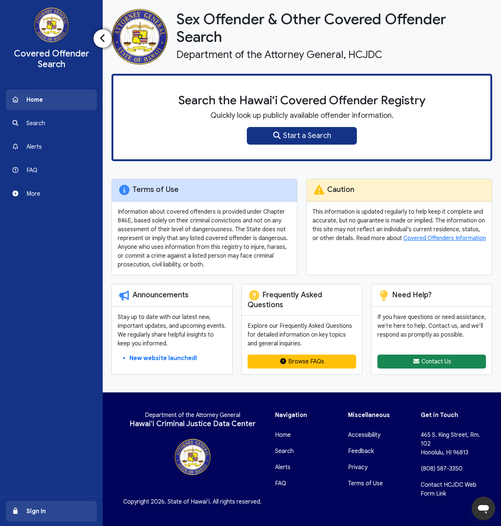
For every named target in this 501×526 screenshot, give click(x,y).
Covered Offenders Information (444, 238)
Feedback (361, 451)
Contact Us (435, 361)
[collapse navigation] (103, 38)
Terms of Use (365, 483)
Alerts (282, 467)
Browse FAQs (305, 361)
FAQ (280, 483)
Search (284, 451)
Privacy (357, 467)
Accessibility (364, 435)
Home (283, 435)
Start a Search (306, 135)
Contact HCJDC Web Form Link (448, 489)
